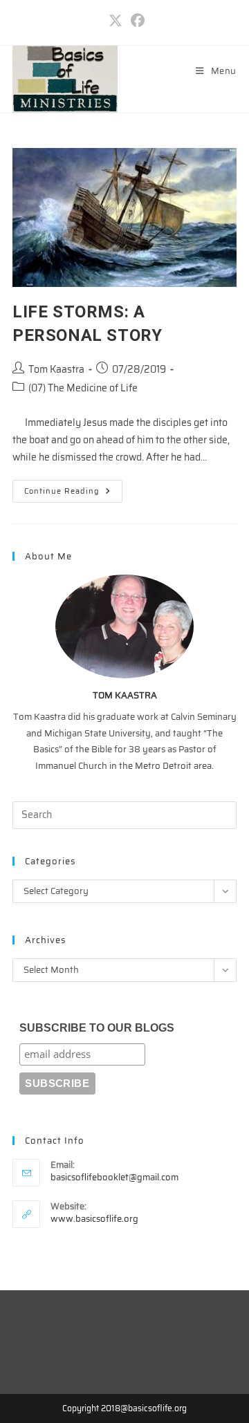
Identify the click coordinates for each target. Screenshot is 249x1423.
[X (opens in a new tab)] (115, 21)
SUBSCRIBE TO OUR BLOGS (96, 1028)
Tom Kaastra (56, 369)
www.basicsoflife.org (94, 1218)
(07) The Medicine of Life (83, 388)
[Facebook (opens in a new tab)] (136, 21)
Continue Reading (73, 493)
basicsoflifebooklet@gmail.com (114, 1177)
